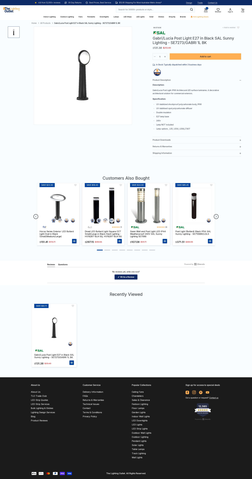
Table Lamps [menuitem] (138, 449)
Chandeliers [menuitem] (137, 396)
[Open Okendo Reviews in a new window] (194, 264)
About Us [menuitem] (35, 392)
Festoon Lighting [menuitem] (140, 404)
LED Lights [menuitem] (137, 424)
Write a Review (129, 278)
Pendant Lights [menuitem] (139, 441)
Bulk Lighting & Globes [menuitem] (42, 408)
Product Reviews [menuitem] (39, 420)
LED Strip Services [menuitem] (40, 404)
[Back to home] (11, 9)
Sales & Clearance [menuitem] (141, 400)
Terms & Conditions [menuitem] (92, 412)
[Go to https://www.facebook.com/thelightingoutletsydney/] (187, 392)
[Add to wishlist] (75, 185)
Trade (200, 3)
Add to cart (205, 56)
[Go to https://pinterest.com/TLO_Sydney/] (201, 392)
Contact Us (212, 3)
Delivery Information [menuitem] (93, 392)
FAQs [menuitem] (85, 396)
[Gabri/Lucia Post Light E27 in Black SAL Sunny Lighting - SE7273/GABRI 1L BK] (54, 328)
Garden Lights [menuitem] (139, 412)
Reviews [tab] (51, 265)
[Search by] (191, 9)
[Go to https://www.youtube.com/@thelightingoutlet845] (207, 392)
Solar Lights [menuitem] (138, 445)
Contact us (213, 398)
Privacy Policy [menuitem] (90, 416)
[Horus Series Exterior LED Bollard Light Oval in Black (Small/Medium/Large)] (58, 205)
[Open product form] (74, 241)
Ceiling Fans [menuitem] (138, 392)
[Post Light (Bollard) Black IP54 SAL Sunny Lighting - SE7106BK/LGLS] (193, 205)
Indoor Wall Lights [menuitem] (141, 416)
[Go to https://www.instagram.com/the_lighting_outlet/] (194, 392)
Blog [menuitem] (33, 416)
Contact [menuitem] (86, 408)
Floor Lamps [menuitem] (138, 408)
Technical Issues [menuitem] (91, 404)
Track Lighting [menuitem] (139, 453)
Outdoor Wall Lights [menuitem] (141, 433)
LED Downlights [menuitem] (140, 420)
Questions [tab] (63, 265)
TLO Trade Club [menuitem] (39, 396)
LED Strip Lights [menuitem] (140, 428)
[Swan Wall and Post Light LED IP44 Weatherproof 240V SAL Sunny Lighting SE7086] (148, 205)
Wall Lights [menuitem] (137, 457)
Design (189, 3)
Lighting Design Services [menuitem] (43, 412)
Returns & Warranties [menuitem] (93, 400)
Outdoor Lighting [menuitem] (140, 437)
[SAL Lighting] (159, 33)
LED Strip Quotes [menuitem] (39, 400)
